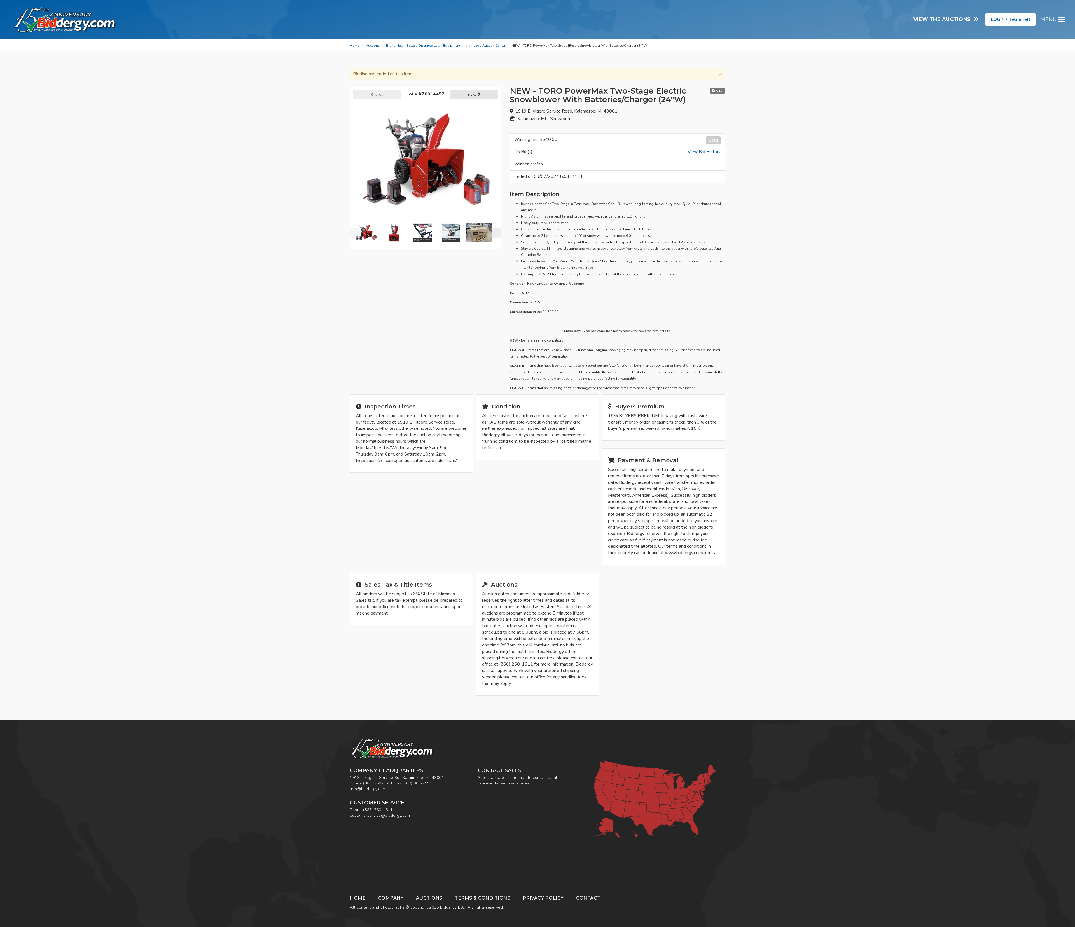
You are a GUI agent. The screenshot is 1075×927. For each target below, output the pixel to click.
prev (378, 94)
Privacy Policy (543, 898)
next (472, 94)
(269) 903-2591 (417, 783)
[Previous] (355, 233)
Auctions (373, 45)
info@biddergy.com (368, 788)
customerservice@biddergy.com (380, 815)
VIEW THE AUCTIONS (943, 19)
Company (391, 898)
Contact (588, 898)
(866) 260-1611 (377, 783)
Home (354, 45)
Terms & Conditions (482, 898)
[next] (496, 233)
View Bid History (704, 152)
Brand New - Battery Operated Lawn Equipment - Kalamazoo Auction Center (445, 45)
